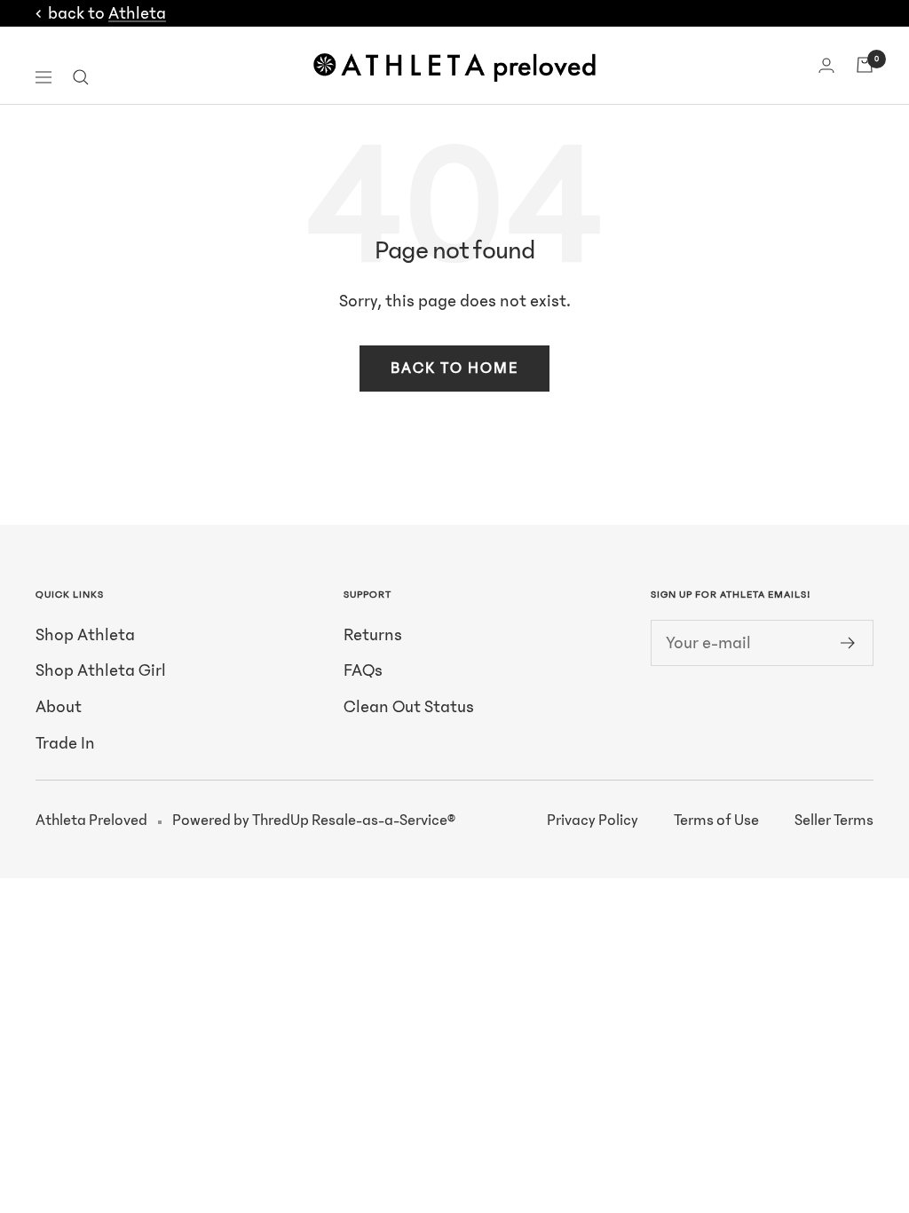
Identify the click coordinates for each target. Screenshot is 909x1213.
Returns (373, 635)
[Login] (826, 65)
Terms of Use (716, 820)
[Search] (81, 77)
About (59, 707)
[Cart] (864, 65)
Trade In (65, 743)
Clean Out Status (409, 707)
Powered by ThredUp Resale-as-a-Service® (313, 820)
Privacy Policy (592, 820)
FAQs (363, 670)
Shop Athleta (85, 635)
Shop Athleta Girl (101, 670)
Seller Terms (833, 820)
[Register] (848, 643)
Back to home (454, 368)
